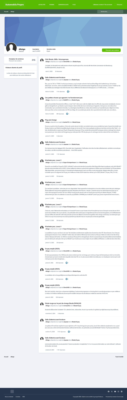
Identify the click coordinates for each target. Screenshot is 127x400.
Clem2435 (66, 61)
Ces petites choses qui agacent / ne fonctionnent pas (63, 98)
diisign (48, 61)
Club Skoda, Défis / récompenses (57, 59)
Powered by (114, 396)
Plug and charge (51, 120)
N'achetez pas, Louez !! (53, 160)
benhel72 (66, 122)
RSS (23, 396)
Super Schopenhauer (69, 162)
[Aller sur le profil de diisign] (42, 60)
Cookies (18, 396)
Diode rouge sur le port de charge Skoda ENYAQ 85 (63, 303)
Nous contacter (9, 396)
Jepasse (65, 79)
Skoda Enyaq (77, 61)
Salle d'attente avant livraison (55, 77)
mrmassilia (66, 305)
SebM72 (65, 100)
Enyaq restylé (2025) (52, 249)
